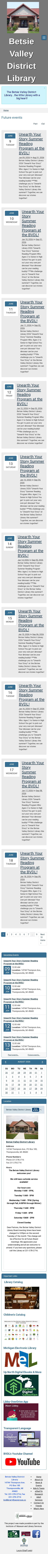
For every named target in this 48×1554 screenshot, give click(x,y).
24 (13, 1089)
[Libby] (25, 1534)
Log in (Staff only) (24, 1550)
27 (13, 1073)
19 (25, 1085)
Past (35, 124)
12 (25, 1081)
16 (6, 1085)
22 (41, 1085)
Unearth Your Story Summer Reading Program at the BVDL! (21, 962)
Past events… (13, 1055)
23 (6, 1089)
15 (41, 1081)
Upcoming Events (11, 955)
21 (36, 1085)
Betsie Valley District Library (22, 1109)
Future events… (34, 1055)
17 (13, 1085)
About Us (39, 1480)
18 (19, 1085)
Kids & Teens (38, 1488)
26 (6, 1073)
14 (36, 1081)
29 (25, 1073)
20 (30, 1085)
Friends (39, 1506)
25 (19, 1089)
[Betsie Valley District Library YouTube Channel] (23, 1461)
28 (19, 1073)
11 (19, 1081)
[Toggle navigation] (44, 37)
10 (13, 1081)
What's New (39, 1509)
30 (30, 1073)
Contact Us (39, 1503)
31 (36, 1073)
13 (30, 1081)
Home (6, 110)
